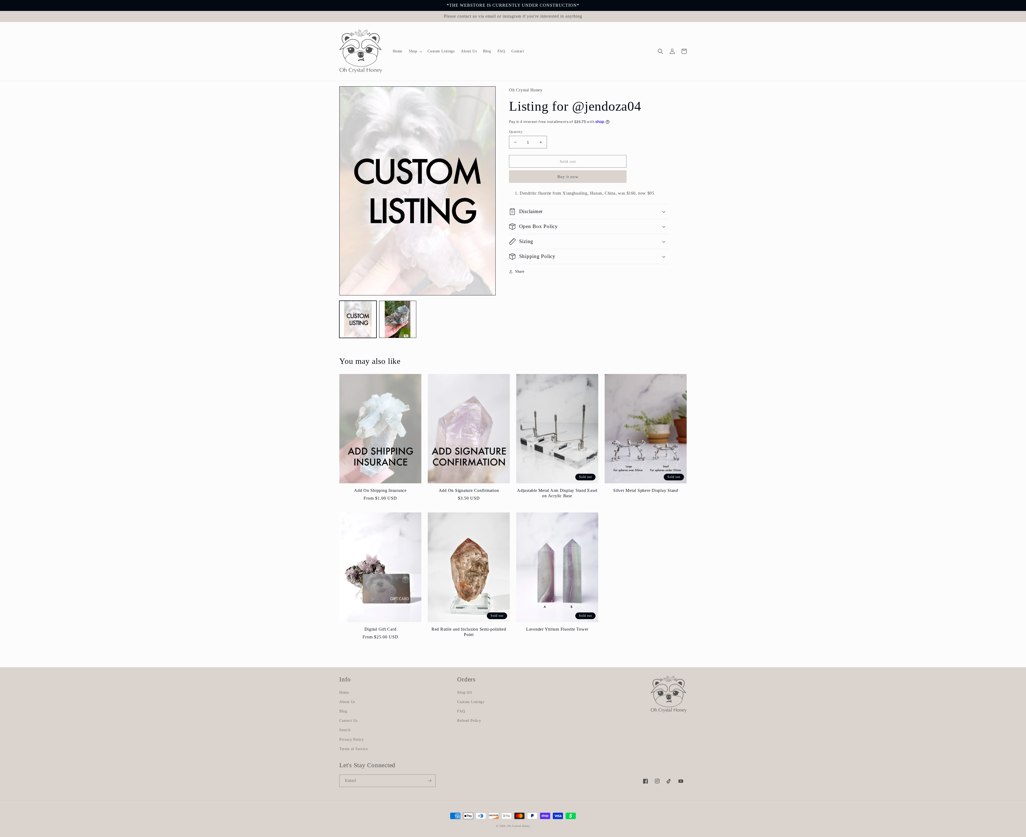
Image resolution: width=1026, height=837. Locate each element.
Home (344, 693)
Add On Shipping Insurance (380, 490)
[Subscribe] (429, 780)
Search (345, 730)
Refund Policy (469, 721)
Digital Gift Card (380, 629)
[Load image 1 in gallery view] (357, 319)
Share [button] (519, 271)
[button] (415, 51)
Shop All (464, 693)
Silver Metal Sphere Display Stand (645, 490)
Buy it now (567, 177)
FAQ (461, 711)
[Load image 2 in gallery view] (397, 319)
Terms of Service (353, 749)
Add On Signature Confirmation (469, 490)
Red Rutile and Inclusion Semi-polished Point (469, 632)
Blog (343, 711)
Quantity (516, 132)
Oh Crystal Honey (518, 825)
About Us (347, 702)
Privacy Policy (351, 740)
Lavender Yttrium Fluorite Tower (557, 629)
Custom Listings (470, 702)
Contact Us (348, 721)
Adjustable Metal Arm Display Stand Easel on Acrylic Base (557, 493)
